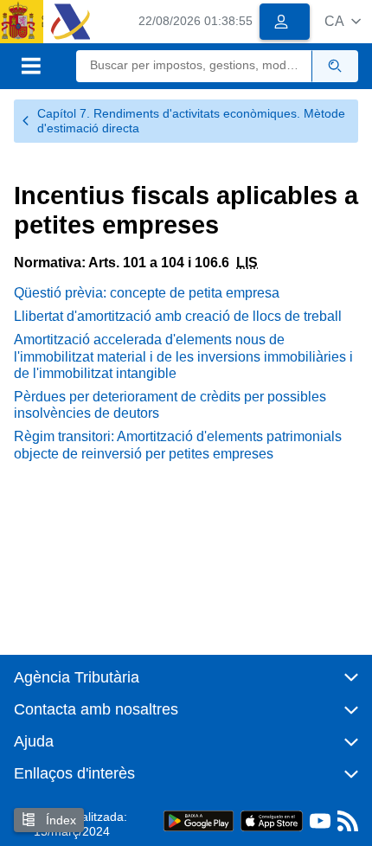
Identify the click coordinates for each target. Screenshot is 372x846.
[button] (342, 21)
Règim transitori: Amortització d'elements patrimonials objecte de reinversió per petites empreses (178, 444)
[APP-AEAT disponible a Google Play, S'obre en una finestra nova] (199, 820)
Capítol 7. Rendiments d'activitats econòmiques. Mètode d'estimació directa (191, 120)
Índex (59, 820)
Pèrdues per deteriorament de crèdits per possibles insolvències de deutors (170, 404)
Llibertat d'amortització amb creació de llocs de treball (178, 316)
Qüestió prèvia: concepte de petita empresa (146, 292)
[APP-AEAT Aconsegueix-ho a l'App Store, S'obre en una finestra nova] (272, 820)
